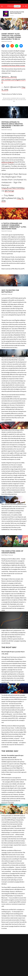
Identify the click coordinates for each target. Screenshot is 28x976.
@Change (9, 191)
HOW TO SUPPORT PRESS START (14, 1)
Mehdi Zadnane (4, 294)
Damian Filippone (4, 555)
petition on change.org (7, 162)
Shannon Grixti (4, 41)
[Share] (3, 46)
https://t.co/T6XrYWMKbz (13, 188)
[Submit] (12, 46)
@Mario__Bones (9, 77)
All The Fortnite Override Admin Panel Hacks (17, 12)
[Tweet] (7, 46)
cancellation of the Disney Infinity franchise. (13, 65)
